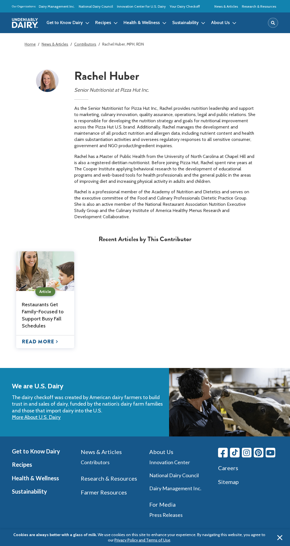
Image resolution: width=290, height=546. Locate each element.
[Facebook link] (223, 452)
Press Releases (166, 515)
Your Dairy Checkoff (185, 6)
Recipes (22, 464)
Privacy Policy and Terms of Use (142, 540)
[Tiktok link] (235, 452)
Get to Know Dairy (36, 451)
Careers (228, 467)
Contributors (85, 44)
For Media (162, 504)
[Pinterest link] (258, 452)
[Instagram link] (246, 452)
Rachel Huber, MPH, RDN (123, 44)
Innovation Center (169, 462)
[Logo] (25, 23)
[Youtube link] (270, 452)
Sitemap (228, 481)
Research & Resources (259, 6)
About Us (161, 451)
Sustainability (29, 491)
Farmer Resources (104, 492)
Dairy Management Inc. (57, 6)
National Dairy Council (96, 6)
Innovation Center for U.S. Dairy (141, 6)
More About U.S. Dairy (36, 417)
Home (30, 44)
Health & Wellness (35, 478)
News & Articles (226, 6)
